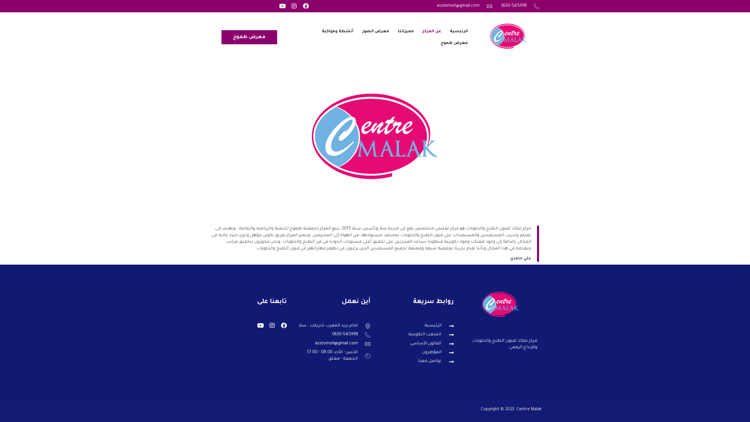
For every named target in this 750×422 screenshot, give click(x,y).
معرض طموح (454, 43)
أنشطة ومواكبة (337, 31)
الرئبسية (459, 31)
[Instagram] (294, 6)
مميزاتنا (406, 31)
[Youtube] (282, 6)
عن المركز (431, 31)
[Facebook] (306, 6)
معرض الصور (375, 31)
